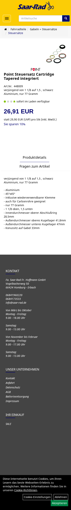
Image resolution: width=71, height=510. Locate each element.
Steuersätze (15, 33)
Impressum (12, 401)
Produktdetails (34, 157)
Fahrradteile (18, 29)
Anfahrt (10, 383)
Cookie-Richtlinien (25, 490)
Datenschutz (13, 387)
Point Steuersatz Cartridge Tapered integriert (29, 76)
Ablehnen (61, 497)
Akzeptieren (59, 503)
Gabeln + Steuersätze (43, 29)
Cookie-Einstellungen (37, 497)
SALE (8, 424)
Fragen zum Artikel (35, 166)
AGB (8, 392)
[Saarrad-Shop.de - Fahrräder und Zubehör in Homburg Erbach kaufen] (35, 5)
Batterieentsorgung (17, 396)
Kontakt (10, 378)
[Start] (5, 29)
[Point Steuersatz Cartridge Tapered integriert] (56, 54)
